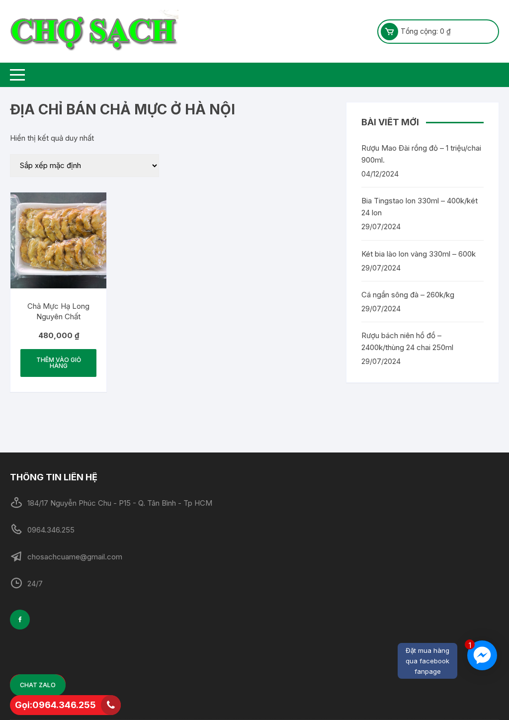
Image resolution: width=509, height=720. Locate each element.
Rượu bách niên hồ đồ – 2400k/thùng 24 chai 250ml (407, 341)
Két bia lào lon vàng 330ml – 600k (418, 254)
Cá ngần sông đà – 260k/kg (407, 294)
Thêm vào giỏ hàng (58, 362)
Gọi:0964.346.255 (55, 705)
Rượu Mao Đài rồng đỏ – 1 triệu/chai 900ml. (421, 154)
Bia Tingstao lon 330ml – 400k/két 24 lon (419, 206)
